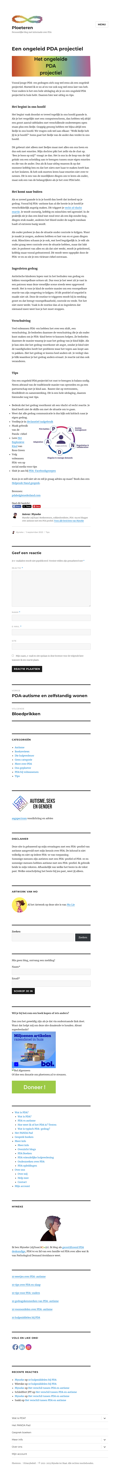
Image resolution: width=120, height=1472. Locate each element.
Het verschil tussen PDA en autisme (48, 1387)
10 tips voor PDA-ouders (26, 1292)
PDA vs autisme (27, 1120)
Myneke (20, 532)
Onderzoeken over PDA (31, 1161)
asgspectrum (19, 818)
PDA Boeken (25, 1153)
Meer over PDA (23, 763)
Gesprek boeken (24, 1137)
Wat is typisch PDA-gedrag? (34, 1128)
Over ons (20, 1169)
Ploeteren (22, 27)
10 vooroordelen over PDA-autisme (32, 1309)
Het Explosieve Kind (18, 442)
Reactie (17, 568)
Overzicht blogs (27, 1149)
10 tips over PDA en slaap (26, 1284)
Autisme (19, 747)
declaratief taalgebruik (40, 421)
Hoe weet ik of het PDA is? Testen (37, 1124)
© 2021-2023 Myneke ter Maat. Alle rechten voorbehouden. (66, 1463)
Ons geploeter (23, 767)
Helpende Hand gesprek (26, 483)
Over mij (23, 1173)
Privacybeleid (29, 1463)
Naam (16, 612)
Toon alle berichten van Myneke (69, 521)
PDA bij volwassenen (27, 772)
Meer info (20, 1141)
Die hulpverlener (24, 755)
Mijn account (22, 1186)
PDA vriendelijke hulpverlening (36, 1157)
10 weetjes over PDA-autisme (29, 1276)
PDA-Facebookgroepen (42, 470)
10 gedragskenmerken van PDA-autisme (35, 1301)
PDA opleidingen (27, 1165)
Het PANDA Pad (24, 1132)
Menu (102, 24)
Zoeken (16, 931)
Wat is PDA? (22, 1112)
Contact (22, 1182)
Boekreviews (22, 751)
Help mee (23, 1177)
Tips (47, 532)
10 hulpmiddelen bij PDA (26, 1317)
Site (14, 641)
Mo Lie (71, 904)
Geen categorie (23, 759)
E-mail (17, 626)
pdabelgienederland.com (26, 495)
